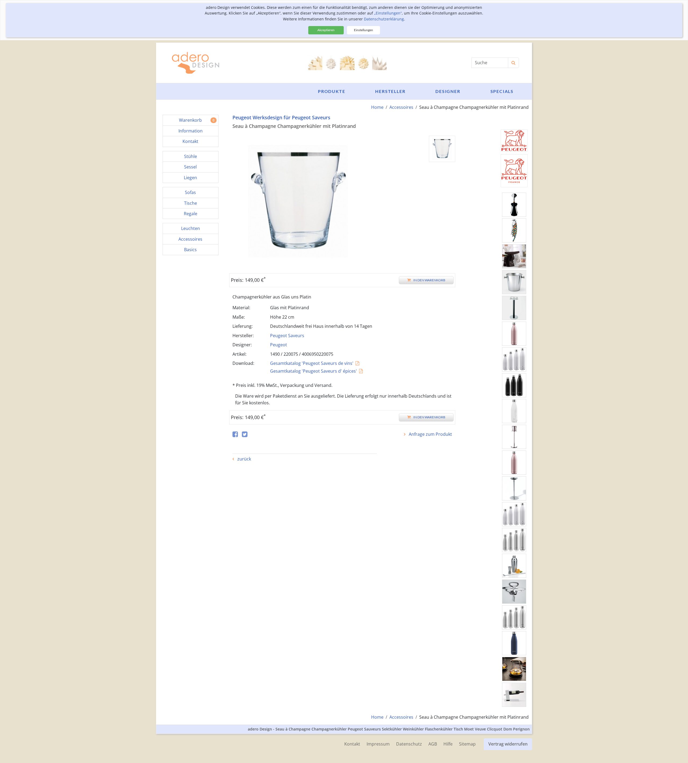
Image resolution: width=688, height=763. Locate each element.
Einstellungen (363, 30)
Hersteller (390, 91)
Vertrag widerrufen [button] (508, 744)
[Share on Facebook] (235, 434)
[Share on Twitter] (245, 434)
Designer (447, 91)
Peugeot (278, 345)
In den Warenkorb (429, 280)
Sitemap (467, 744)
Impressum (378, 744)
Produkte (331, 91)
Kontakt (352, 744)
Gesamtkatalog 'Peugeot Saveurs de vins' (311, 363)
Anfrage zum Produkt (430, 434)
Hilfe (448, 744)
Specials (502, 91)
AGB (432, 744)
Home (377, 107)
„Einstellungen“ (388, 13)
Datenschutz (409, 744)
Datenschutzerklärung (384, 18)
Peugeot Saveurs (287, 336)
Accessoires (401, 107)
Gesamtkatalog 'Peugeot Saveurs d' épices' (313, 371)
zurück (243, 459)
